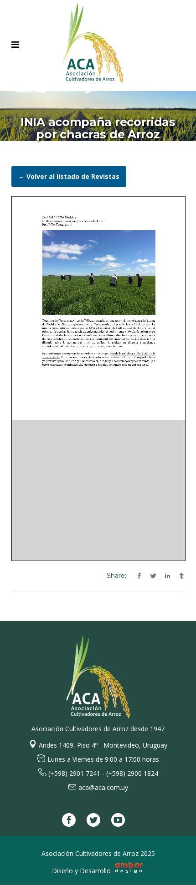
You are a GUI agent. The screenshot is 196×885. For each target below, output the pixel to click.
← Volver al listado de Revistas (68, 176)
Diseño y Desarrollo (82, 870)
